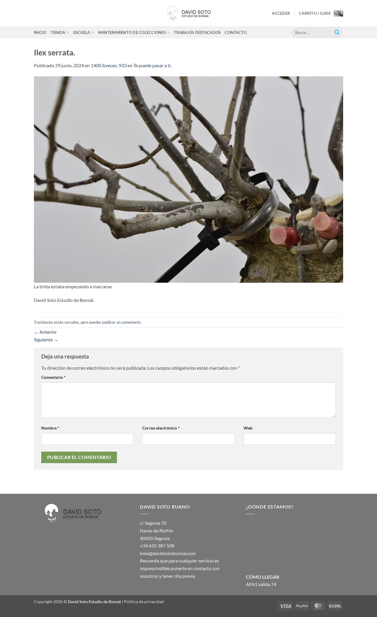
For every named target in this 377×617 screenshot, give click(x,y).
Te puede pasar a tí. (152, 65)
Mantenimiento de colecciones (132, 32)
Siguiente (46, 339)
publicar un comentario (121, 322)
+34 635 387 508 (157, 545)
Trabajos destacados (197, 32)
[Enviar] (337, 32)
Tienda (58, 32)
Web (248, 427)
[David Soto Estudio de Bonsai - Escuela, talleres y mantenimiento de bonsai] (188, 13)
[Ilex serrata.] (188, 179)
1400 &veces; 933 (109, 65)
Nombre (50, 427)
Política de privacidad (144, 601)
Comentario (53, 377)
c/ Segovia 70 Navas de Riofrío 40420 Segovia (156, 530)
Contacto (236, 32)
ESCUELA (81, 32)
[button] (281, 13)
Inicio (40, 32)
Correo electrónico (161, 427)
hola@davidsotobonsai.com (168, 553)
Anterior (45, 332)
